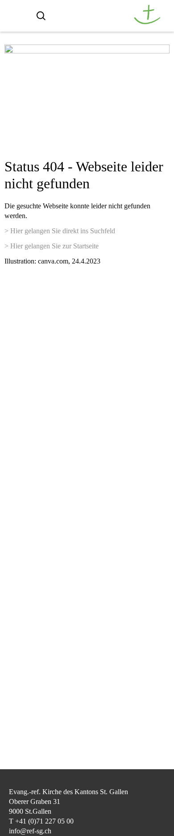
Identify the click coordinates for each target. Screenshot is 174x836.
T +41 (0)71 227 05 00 (41, 821)
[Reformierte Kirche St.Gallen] (147, 22)
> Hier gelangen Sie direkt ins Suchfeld (59, 231)
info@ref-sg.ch (30, 831)
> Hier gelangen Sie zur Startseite (51, 246)
